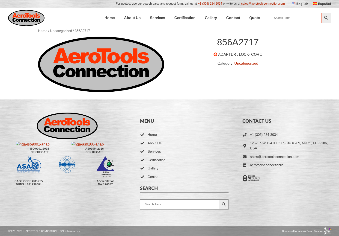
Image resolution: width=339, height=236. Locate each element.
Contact (233, 18)
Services (157, 18)
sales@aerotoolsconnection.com (263, 3)
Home (109, 18)
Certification (185, 18)
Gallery (211, 18)
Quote (254, 18)
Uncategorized (61, 31)
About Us (132, 18)
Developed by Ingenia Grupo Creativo (302, 231)
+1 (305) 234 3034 (210, 3)
